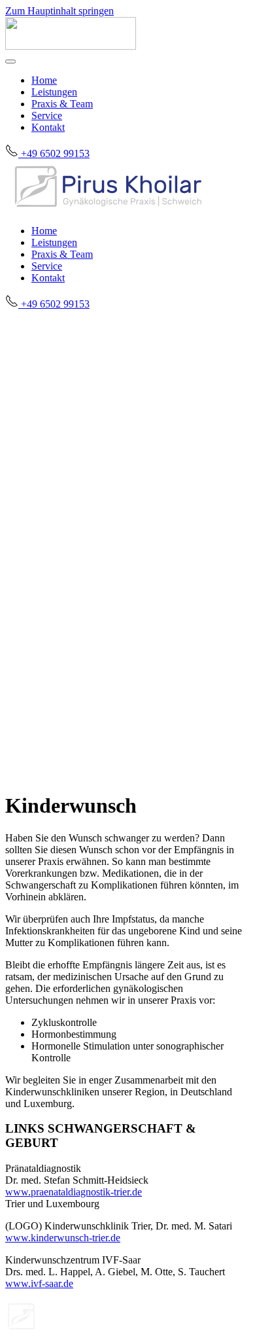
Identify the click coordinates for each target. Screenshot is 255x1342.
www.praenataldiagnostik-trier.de (73, 1191)
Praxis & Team (62, 103)
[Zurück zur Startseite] (70, 46)
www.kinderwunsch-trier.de (62, 1237)
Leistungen (54, 91)
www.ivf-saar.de (39, 1283)
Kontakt (48, 127)
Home (44, 80)
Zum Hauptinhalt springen (59, 10)
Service (46, 115)
